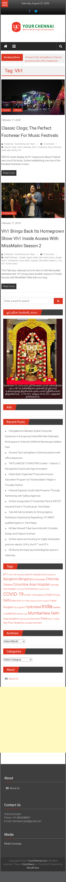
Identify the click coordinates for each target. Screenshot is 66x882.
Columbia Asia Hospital (31, 584)
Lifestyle (17, 110)
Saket (57, 619)
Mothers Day (22, 614)
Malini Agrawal (31, 260)
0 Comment (48, 144)
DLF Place (26, 601)
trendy (14, 150)
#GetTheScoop (10, 257)
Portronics (35, 619)
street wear (5, 150)
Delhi (7, 600)
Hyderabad (33, 607)
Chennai (52, 579)
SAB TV (51, 619)
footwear (27, 147)
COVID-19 (13, 594)
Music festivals (54, 147)
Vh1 (19, 150)
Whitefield (28, 623)
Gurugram (19, 607)
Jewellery (57, 607)
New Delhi (51, 613)
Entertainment (9, 213)
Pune (44, 618)
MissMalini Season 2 (48, 260)
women (37, 622)
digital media (32, 257)
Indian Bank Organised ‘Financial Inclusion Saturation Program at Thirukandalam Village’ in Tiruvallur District (30, 479)
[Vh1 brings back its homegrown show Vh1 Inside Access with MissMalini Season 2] (33, 200)
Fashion (6, 110)
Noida (5, 619)
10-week (21, 257)
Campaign (39, 579)
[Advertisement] (33, 720)
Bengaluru (26, 579)
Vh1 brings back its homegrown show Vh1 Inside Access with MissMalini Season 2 (32, 238)
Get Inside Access (46, 257)
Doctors (33, 601)
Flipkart (53, 601)
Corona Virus (44, 589)
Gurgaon (8, 607)
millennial (42, 147)
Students (18, 622)
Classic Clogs (10, 147)
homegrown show (16, 260)
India (47, 606)
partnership (25, 619)
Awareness (51, 575)
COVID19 (50, 594)
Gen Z (34, 147)
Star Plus (8, 622)
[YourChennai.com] (5, 46)
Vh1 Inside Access (9, 263)
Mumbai (35, 613)
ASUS (43, 575)
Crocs (20, 147)
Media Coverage (12, 843)
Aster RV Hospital (33, 574)
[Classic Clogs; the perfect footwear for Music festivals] (33, 97)
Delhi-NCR (16, 600)
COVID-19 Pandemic (34, 595)
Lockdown (9, 613)
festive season (43, 601)
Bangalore (10, 579)
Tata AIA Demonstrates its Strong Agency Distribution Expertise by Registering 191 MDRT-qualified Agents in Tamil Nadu (29, 517)
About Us (13, 678)
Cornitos (20, 589)
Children (8, 584)
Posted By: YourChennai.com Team (20, 144)
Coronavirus (31, 588)
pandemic (14, 618)
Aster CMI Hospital (16, 575)
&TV (5, 574)
